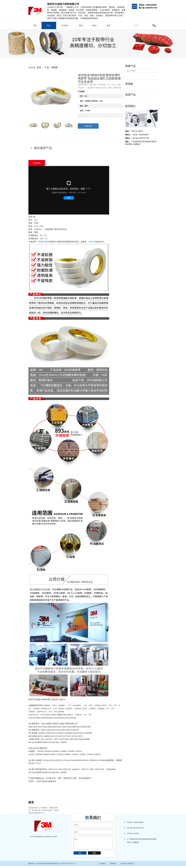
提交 (80, 853)
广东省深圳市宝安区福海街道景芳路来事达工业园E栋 (141, 142)
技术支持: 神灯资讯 (127, 863)
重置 (94, 853)
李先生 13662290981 (148, 4)
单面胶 (54, 67)
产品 (48, 25)
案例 (81, 25)
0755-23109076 (134, 131)
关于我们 (64, 25)
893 (35, 220)
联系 (108, 25)
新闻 (94, 25)
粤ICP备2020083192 (68, 863)
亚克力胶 (92, 242)
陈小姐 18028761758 (148, 7)
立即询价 (88, 126)
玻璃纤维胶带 (44, 242)
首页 (35, 25)
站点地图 (102, 863)
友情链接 (113, 863)
